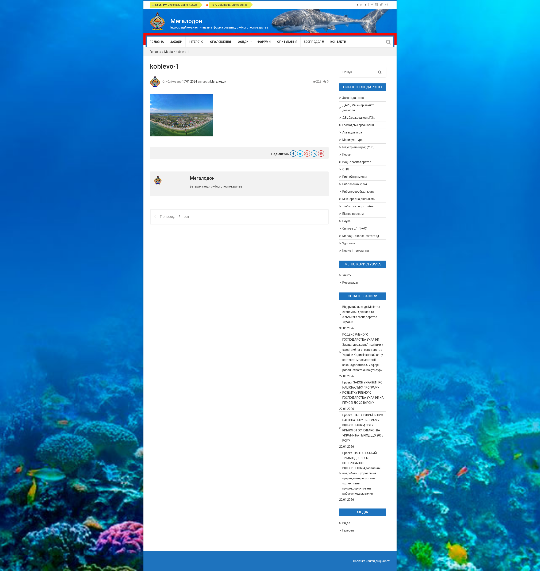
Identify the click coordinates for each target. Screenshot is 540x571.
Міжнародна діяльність (358, 199)
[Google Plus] (307, 153)
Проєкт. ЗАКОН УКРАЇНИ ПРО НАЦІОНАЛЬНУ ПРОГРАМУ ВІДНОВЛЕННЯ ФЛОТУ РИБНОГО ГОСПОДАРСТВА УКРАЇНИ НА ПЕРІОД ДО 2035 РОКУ (362, 427)
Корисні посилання (355, 250)
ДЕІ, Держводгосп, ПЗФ (358, 117)
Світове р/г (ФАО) (354, 228)
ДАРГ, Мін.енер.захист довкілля (358, 107)
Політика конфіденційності (371, 561)
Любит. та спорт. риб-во (358, 206)
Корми (346, 154)
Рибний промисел (354, 176)
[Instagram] (386, 5)
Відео (346, 523)
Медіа (168, 51)
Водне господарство (356, 162)
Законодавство (353, 97)
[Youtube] (376, 5)
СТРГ (346, 169)
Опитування (287, 42)
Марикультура (352, 139)
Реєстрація (350, 282)
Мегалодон (218, 81)
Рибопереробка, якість (358, 191)
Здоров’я (348, 243)
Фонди (243, 42)
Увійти (346, 275)
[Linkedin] (314, 153)
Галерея (348, 530)
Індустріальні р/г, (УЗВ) (358, 147)
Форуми (264, 42)
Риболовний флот (354, 184)
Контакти (338, 42)
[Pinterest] (321, 153)
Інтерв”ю (196, 42)
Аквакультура (352, 132)
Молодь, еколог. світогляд (360, 236)
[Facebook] (372, 5)
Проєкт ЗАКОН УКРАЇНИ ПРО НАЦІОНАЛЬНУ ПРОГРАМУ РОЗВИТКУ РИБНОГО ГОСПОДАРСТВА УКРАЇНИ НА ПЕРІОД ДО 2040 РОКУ (363, 392)
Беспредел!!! (314, 42)
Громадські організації (358, 125)
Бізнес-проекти (353, 213)
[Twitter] (381, 5)
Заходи (176, 42)
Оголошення (220, 42)
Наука (346, 221)
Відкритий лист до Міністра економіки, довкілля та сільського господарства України (361, 314)
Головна (157, 42)
